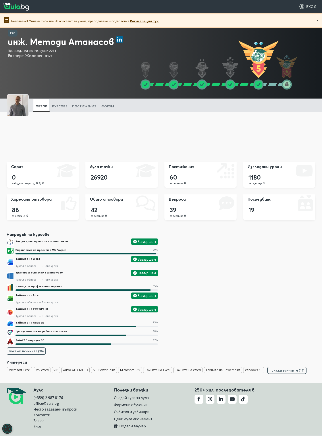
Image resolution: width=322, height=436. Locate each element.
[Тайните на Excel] (10, 298)
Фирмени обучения (130, 404)
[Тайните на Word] (10, 262)
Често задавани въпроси (55, 409)
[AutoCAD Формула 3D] (10, 341)
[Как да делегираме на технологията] (10, 242)
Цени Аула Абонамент (133, 419)
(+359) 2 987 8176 (48, 397)
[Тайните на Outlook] (10, 323)
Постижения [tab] (84, 106)
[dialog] (7, 429)
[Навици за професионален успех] (10, 287)
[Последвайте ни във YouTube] (232, 399)
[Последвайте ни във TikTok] (243, 399)
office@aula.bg (46, 403)
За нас (38, 420)
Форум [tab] (107, 106)
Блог (37, 426)
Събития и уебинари (131, 411)
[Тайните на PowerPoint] (10, 312)
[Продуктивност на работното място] (10, 332)
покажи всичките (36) (26, 351)
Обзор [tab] (41, 106)
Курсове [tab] (59, 106)
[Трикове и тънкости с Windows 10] (10, 275)
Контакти (41, 415)
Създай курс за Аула (131, 397)
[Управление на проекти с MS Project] (10, 250)
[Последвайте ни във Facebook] (199, 399)
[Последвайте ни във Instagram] (210, 399)
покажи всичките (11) (287, 370)
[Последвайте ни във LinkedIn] (221, 399)
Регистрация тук (144, 21)
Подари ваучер (132, 426)
